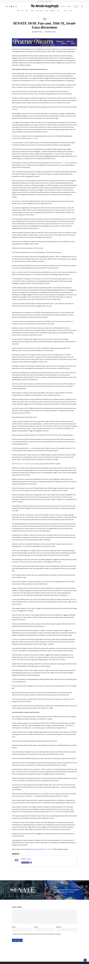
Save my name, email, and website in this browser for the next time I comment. (37, 934)
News (45, 18)
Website (58, 927)
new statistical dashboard (29, 464)
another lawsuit (35, 80)
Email (36, 927)
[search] (82, 6)
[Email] (31, 862)
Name (14, 927)
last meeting (34, 138)
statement (53, 811)
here (37, 228)
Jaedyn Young (38, 32)
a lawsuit (30, 78)
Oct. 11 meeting (64, 163)
